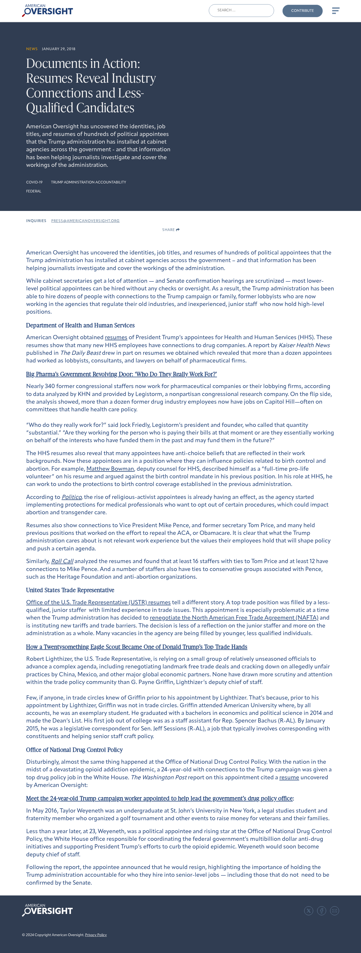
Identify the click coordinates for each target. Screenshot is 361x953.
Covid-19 (34, 182)
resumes (116, 338)
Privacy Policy (96, 935)
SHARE (169, 230)
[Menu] (335, 10)
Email (334, 910)
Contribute (302, 11)
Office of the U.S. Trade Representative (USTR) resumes (98, 603)
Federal (33, 191)
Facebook (321, 910)
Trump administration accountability (88, 182)
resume (289, 778)
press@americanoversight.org (85, 221)
